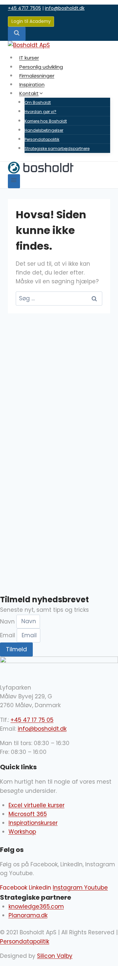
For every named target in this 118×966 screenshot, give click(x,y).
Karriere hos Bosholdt (46, 121)
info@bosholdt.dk (65, 8)
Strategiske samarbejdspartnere (57, 148)
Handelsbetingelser (44, 130)
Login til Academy (31, 21)
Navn (8, 621)
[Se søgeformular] (17, 34)
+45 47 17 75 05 (31, 720)
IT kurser (29, 57)
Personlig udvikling (41, 66)
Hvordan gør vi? (40, 111)
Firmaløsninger (36, 75)
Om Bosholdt (38, 102)
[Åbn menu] (14, 181)
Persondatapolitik (42, 139)
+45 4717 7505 (24, 8)
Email (8, 635)
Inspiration (32, 84)
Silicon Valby (54, 956)
